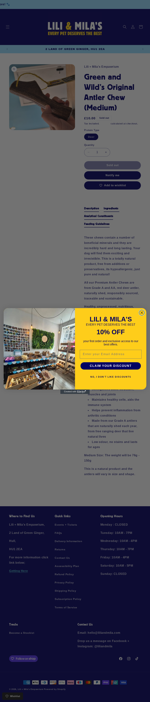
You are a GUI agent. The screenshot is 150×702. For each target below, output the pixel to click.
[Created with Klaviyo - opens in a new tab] (75, 392)
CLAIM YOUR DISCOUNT (111, 365)
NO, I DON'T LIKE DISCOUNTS (110, 377)
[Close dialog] (142, 312)
